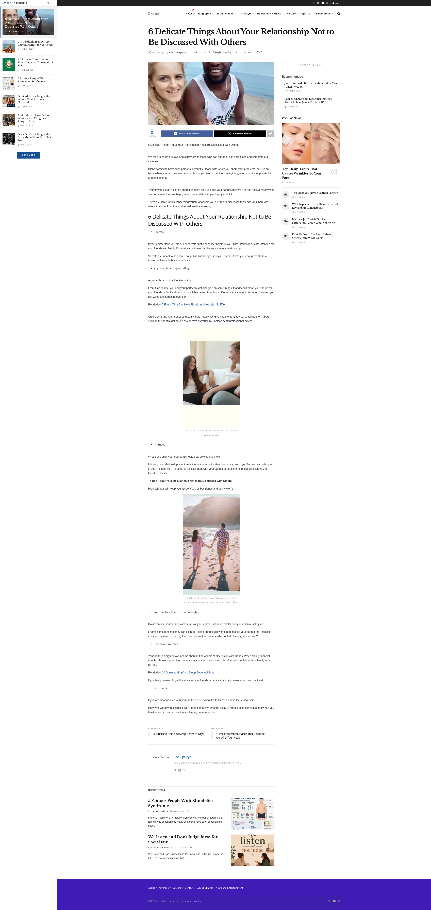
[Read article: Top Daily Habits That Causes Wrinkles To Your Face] (311, 144)
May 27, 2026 (180, 847)
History (291, 13)
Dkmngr (154, 14)
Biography (204, 13)
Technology (323, 13)
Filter (49, 3)
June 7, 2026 (178, 811)
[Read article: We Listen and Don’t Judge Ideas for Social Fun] (252, 850)
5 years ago (293, 91)
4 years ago (293, 107)
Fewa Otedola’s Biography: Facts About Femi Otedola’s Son (34, 137)
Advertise (164, 888)
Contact (189, 888)
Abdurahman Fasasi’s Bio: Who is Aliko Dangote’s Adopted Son (33, 118)
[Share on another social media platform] (270, 133)
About (151, 888)
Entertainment (226, 13)
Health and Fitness (269, 13)
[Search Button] (338, 13)
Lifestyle (246, 13)
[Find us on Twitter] (318, 3)
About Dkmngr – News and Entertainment (220, 888)
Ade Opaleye (176, 52)
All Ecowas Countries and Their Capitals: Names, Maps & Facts (35, 62)
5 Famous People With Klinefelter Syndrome (31, 80)
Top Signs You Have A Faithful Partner (315, 192)
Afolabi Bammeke (160, 847)
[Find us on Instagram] (327, 3)
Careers (177, 888)
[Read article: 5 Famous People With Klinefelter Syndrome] (252, 813)
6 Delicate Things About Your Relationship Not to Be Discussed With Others (26, 22)
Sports (305, 13)
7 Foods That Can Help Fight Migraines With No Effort (194, 304)
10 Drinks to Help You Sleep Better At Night (188, 672)
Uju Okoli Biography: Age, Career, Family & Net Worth (35, 43)
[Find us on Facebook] (313, 3)
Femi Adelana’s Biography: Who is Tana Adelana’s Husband (34, 99)
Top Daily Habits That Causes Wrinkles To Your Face (302, 173)
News (189, 13)
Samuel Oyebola (159, 811)
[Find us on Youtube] (323, 3)
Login (337, 3)
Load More (28, 155)
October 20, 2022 (198, 52)
